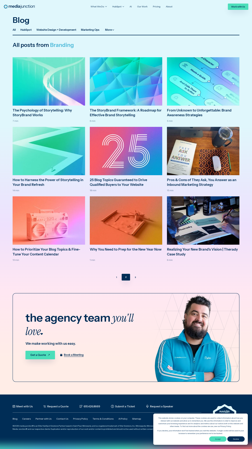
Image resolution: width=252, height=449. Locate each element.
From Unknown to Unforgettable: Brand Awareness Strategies (199, 112)
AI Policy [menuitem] (122, 418)
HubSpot (117, 6)
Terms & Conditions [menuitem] (103, 418)
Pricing (156, 6)
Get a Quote (38, 355)
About (169, 6)
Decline (236, 439)
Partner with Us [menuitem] (44, 418)
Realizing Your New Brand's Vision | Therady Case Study (202, 251)
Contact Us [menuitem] (62, 418)
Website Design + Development (56, 29)
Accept (218, 439)
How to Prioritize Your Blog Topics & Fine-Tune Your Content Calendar (46, 251)
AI (131, 6)
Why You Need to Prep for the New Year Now (126, 249)
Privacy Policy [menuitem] (80, 418)
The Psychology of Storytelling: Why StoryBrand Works (42, 112)
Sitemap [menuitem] (136, 418)
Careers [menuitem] (26, 418)
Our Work (142, 6)
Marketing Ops (90, 29)
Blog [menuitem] (15, 418)
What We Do (98, 6)
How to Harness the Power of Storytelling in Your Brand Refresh (48, 182)
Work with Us (238, 6)
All (14, 29)
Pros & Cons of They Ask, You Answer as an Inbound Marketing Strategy (201, 182)
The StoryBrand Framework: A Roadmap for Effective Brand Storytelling (126, 112)
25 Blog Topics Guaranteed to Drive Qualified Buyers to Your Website (118, 182)
